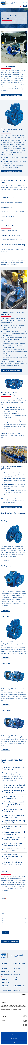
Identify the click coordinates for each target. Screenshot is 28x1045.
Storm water (16, 974)
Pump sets (4, 979)
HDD (14, 971)
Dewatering (16, 968)
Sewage (15, 977)
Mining (15, 979)
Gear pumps (4, 977)
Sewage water (17, 990)
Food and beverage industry (6, 992)
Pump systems (5, 982)
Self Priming (4, 968)
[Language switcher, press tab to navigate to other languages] (21, 6)
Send (5, 932)
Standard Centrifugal (6, 974)
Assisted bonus (5, 971)
